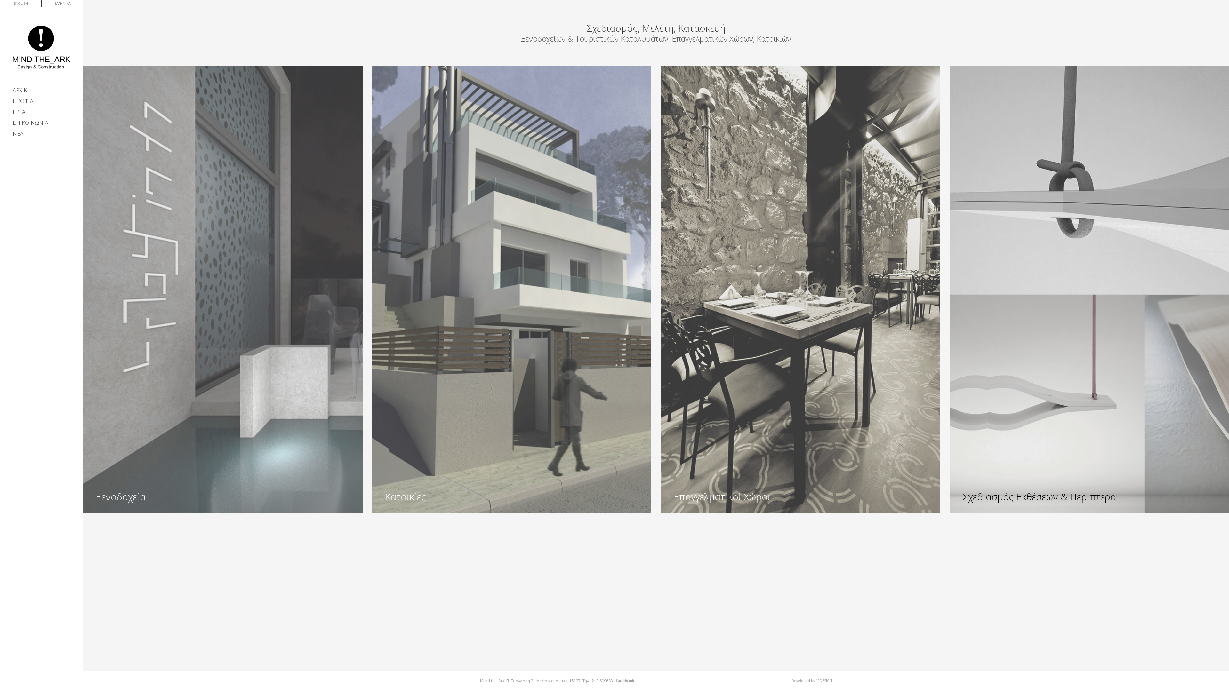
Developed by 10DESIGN (811, 680)
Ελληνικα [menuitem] (62, 3)
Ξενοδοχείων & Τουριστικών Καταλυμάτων (594, 38)
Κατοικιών (774, 38)
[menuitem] (21, 3)
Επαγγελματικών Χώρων (712, 38)
